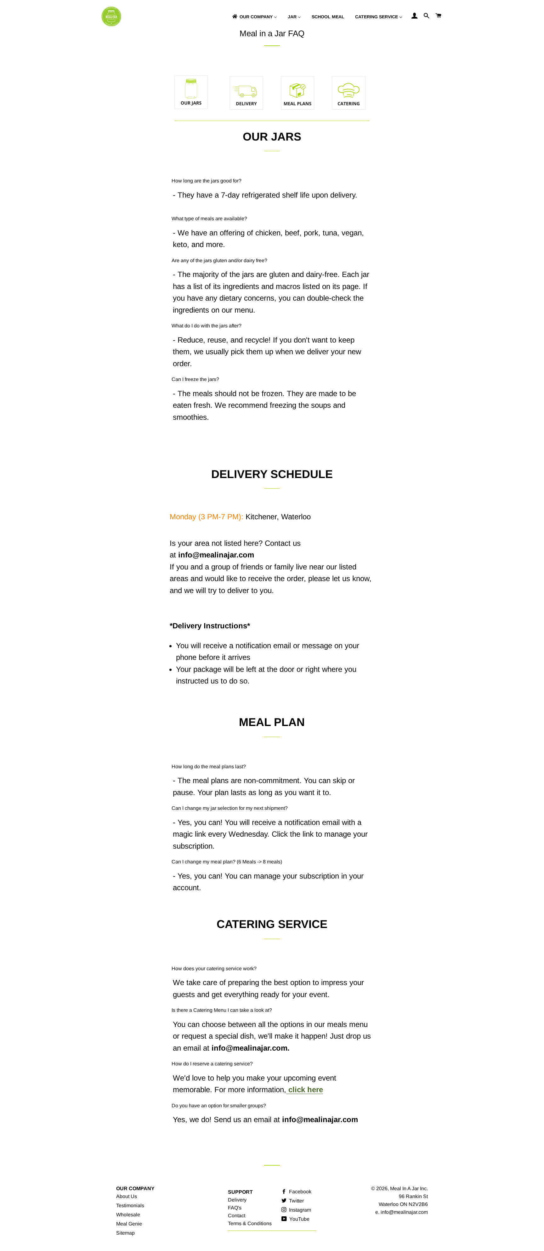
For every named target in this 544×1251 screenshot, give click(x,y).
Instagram (299, 1210)
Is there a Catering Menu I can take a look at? (222, 1010)
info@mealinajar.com (404, 1212)
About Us (126, 1196)
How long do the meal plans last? (209, 766)
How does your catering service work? (214, 968)
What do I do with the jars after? (206, 325)
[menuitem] (254, 17)
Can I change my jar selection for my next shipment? (230, 808)
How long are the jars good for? (206, 180)
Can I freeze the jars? (195, 379)
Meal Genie (129, 1223)
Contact (236, 1215)
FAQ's (234, 1207)
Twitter (296, 1200)
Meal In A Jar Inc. (409, 1188)
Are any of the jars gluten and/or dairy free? (219, 260)
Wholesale (128, 1214)
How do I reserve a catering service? (212, 1063)
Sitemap (125, 1233)
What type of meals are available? (209, 218)
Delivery (237, 1199)
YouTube (298, 1219)
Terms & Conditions (250, 1223)
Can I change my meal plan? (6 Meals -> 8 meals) (227, 861)
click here (304, 1089)
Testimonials (130, 1205)
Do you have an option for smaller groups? (219, 1105)
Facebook (299, 1191)
